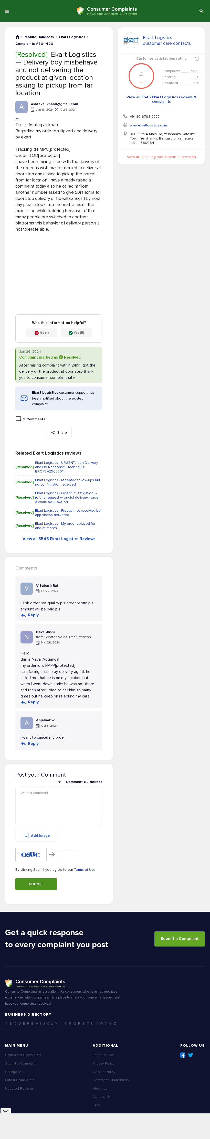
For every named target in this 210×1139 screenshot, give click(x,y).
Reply (33, 615)
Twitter (190, 1055)
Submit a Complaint (180, 938)
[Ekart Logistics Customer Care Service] (131, 40)
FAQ (96, 1105)
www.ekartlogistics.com (148, 125)
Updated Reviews (19, 1088)
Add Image (40, 835)
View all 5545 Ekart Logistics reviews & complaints (161, 99)
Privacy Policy (103, 1063)
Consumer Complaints (23, 1055)
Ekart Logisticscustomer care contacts (167, 40)
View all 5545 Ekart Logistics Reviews (59, 538)
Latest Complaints (19, 1080)
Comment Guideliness (111, 1080)
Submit (36, 884)
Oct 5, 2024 (68, 110)
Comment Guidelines (84, 782)
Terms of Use (85, 869)
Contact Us (102, 1096)
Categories (14, 1072)
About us (100, 1088)
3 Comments (34, 419)
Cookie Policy (104, 1072)
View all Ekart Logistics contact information (161, 157)
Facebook (182, 1055)
